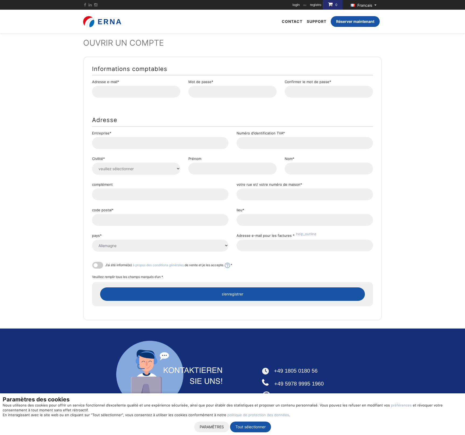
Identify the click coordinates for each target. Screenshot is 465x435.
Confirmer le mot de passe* (308, 82)
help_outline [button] (306, 234)
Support (316, 21)
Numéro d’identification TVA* (261, 133)
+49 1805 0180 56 (296, 371)
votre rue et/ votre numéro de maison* (269, 184)
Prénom (194, 159)
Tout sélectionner (250, 427)
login (296, 5)
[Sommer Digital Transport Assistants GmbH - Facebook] (85, 4)
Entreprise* (101, 133)
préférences (401, 405)
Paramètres (212, 427)
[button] (227, 265)
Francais (364, 5)
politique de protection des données (258, 415)
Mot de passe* (200, 82)
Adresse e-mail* (105, 82)
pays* (97, 235)
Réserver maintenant (355, 21)
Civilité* (98, 159)
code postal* (103, 210)
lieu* (240, 210)
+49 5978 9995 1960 (299, 384)
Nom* (289, 159)
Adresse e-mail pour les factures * (276, 235)
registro (315, 5)
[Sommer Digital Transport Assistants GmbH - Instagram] (95, 4)
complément (102, 184)
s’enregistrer (232, 294)
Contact (292, 21)
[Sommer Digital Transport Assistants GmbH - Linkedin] (90, 4)
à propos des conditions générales (158, 265)
